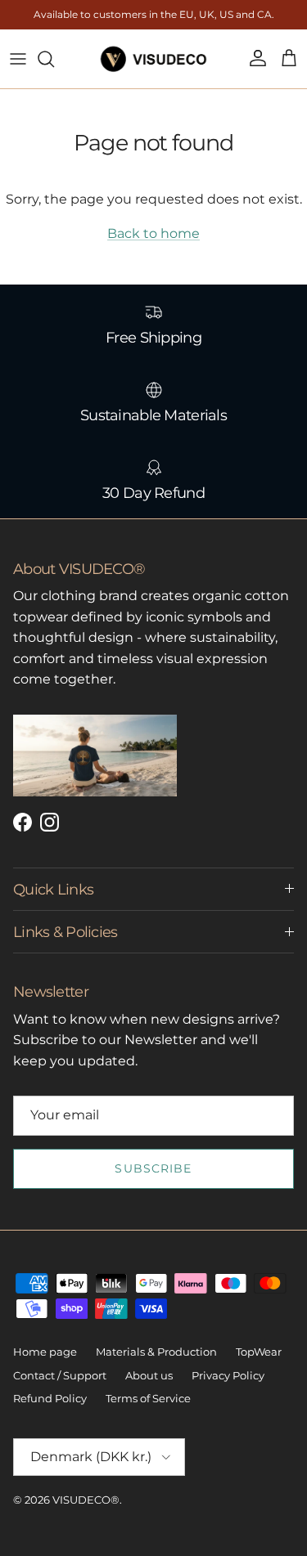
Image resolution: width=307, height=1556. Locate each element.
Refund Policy (50, 1398)
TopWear (259, 1351)
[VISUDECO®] (153, 59)
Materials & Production (156, 1351)
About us (149, 1375)
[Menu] (18, 59)
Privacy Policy (228, 1375)
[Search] (54, 59)
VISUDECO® (86, 1499)
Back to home (153, 233)
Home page (45, 1351)
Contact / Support (59, 1375)
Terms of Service (148, 1398)
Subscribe (153, 1168)
